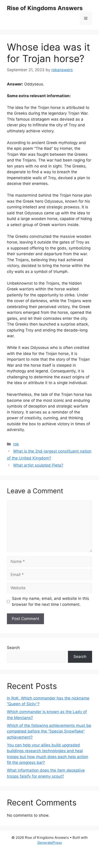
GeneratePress (49, 842)
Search (13, 647)
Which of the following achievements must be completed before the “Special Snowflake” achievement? (49, 731)
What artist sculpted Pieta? (38, 465)
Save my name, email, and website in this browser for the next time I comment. (50, 601)
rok (16, 444)
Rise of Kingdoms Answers (45, 8)
